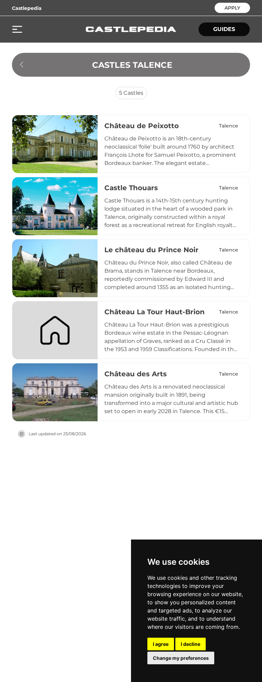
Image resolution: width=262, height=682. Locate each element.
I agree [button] (161, 644)
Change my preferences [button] (181, 658)
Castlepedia (27, 8)
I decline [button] (190, 644)
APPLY (232, 7)
